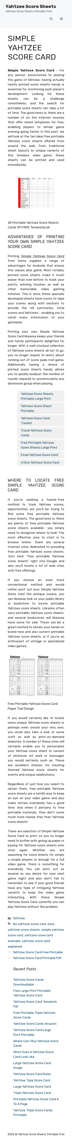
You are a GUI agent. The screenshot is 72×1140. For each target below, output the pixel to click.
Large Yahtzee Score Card (32, 1086)
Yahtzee (19, 918)
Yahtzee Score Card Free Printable (38, 952)
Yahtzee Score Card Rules (32, 1074)
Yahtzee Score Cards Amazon (34, 1023)
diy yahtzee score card (29, 924)
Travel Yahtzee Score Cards (36, 433)
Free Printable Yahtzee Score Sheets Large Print (39, 445)
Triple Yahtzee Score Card (32, 1093)
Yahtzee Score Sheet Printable (36, 408)
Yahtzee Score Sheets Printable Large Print (37, 396)
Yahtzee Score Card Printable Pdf (37, 958)
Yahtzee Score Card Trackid (35, 420)
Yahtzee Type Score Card (31, 1080)
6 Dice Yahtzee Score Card (40, 462)
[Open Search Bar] (51, 19)
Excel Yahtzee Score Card (39, 455)
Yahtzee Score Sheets (31, 6)
